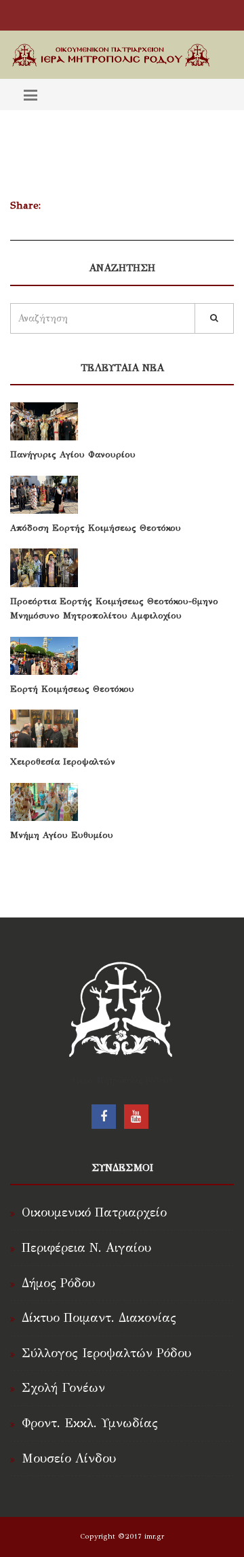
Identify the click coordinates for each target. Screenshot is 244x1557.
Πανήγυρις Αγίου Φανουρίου (73, 454)
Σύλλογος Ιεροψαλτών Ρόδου (106, 1353)
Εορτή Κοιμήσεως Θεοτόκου (72, 689)
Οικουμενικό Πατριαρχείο (94, 1212)
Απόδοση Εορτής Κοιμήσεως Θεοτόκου (95, 528)
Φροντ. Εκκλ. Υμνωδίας (90, 1423)
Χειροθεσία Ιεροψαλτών (62, 761)
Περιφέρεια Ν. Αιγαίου (86, 1247)
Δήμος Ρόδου (58, 1283)
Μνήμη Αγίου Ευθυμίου (61, 835)
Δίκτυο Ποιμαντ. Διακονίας (99, 1317)
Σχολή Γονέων (63, 1387)
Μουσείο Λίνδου (69, 1458)
